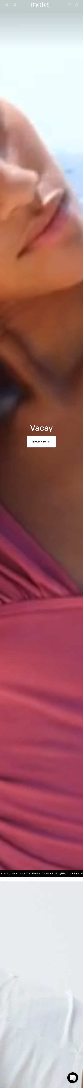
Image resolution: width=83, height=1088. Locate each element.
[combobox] (14, 4)
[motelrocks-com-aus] (40, 4)
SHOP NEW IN (41, 441)
